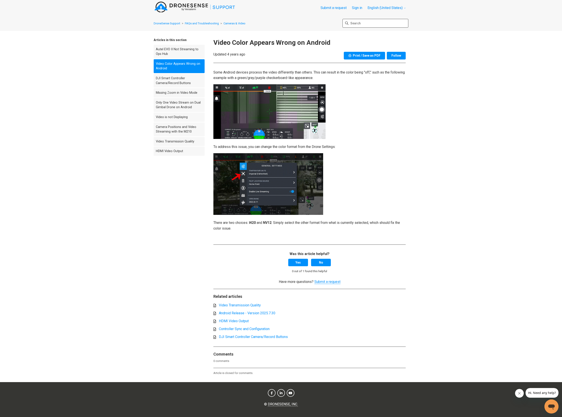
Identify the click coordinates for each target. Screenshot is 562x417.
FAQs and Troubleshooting (202, 23)
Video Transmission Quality (175, 141)
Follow (396, 55)
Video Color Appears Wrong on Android (178, 66)
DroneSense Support (167, 23)
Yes (298, 262)
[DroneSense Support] (195, 8)
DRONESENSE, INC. (283, 404)
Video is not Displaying (172, 117)
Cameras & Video (234, 23)
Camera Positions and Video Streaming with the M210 (176, 129)
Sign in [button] (357, 8)
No (321, 262)
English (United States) (385, 8)
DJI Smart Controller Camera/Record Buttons (173, 80)
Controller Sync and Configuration (244, 329)
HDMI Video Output (169, 151)
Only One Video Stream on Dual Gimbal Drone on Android (178, 105)
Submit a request (334, 8)
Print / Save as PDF (366, 55)
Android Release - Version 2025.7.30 (247, 313)
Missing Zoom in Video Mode (176, 93)
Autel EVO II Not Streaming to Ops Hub (177, 51)
